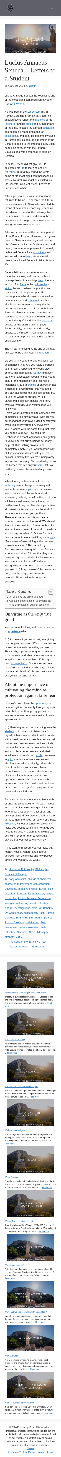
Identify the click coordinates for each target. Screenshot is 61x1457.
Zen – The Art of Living (15, 1039)
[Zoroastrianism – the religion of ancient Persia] (30, 975)
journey (37, 372)
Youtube (23, 1452)
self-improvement (29, 927)
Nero (34, 908)
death (28, 256)
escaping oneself (28, 888)
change (32, 384)
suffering (10, 485)
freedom (22, 893)
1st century (34, 111)
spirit (10, 759)
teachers (10, 123)
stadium (9, 731)
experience (14, 631)
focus (23, 284)
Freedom (10, 823)
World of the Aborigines (15, 1130)
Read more (12, 1053)
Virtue (19, 936)
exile (50, 888)
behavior (33, 300)
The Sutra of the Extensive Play (27, 941)
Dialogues (10, 888)
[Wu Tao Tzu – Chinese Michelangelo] (30, 1069)
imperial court (36, 893)
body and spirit (17, 879)
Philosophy (41, 869)
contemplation (19, 663)
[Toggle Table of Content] (49, 592)
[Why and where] (30, 1338)
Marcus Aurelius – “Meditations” (27, 946)
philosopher (11, 135)
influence (40, 119)
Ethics (42, 888)
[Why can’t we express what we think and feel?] (30, 1295)
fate (10, 787)
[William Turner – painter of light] (30, 1204)
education (48, 127)
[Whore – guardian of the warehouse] (30, 1385)
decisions (47, 320)
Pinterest (32, 1452)
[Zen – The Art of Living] (30, 1022)
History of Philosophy (21, 869)
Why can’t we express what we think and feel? (26, 1312)
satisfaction (32, 922)
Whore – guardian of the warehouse (21, 1403)
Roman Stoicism (14, 922)
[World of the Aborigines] (30, 1113)
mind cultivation (39, 903)
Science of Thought (16, 874)
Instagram (13, 1452)
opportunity (41, 703)
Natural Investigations (17, 908)
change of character (39, 879)
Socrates (22, 932)
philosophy (40, 284)
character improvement (18, 883)
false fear (10, 893)
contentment (42, 352)
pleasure (33, 489)
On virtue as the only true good (26, 596)
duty (52, 537)
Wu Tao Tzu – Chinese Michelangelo (21, 1086)
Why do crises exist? (14, 1265)
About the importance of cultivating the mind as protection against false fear (30, 602)
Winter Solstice (11, 1177)
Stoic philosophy (38, 932)
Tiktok (49, 1452)
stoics (29, 123)
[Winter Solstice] (30, 1160)
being (41, 280)
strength (9, 936)
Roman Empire (24, 917)
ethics (8, 288)
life (22, 167)
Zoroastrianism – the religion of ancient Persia (25, 993)
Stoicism (19, 103)
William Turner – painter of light (19, 1221)
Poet (41, 912)
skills (39, 755)
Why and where (12, 1356)
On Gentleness (13, 912)
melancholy (22, 903)
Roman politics (43, 917)
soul (39, 465)
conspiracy (39, 252)
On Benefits (46, 908)
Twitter (30, 1448)
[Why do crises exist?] (30, 1248)
